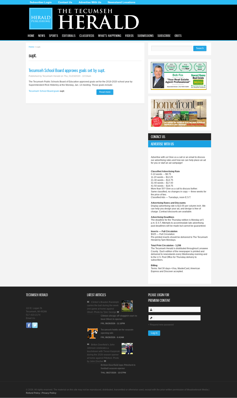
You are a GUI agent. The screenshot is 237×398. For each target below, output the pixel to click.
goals (56, 91)
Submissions (146, 36)
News (41, 36)
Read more (106, 92)
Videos (129, 36)
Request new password (162, 324)
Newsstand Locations (121, 2)
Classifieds (86, 36)
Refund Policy (33, 393)
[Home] (85, 30)
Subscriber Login (41, 2)
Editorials (69, 36)
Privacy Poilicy (49, 393)
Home (31, 36)
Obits (178, 36)
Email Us (30, 318)
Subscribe (164, 36)
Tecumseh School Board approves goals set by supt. (67, 70)
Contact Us (65, 2)
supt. (62, 91)
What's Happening (109, 36)
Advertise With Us (90, 2)
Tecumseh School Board (41, 91)
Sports (53, 36)
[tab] (179, 136)
